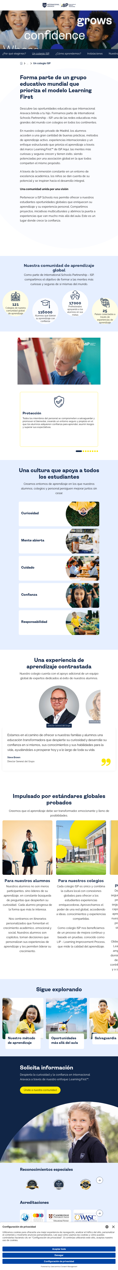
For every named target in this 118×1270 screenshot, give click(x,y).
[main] (59, 640)
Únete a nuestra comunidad (40, 1090)
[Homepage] (23, 63)
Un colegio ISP (40, 53)
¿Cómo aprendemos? (68, 53)
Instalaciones (95, 53)
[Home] (59, 5)
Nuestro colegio (30, 63)
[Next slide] (99, 1180)
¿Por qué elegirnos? (14, 53)
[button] (79, 451)
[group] (32, 1217)
